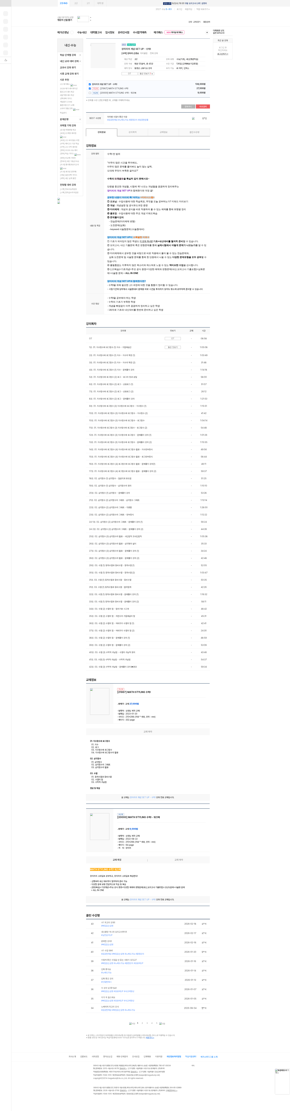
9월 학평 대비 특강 (67, 95)
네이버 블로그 (107, 1100)
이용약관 (158, 1056)
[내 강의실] (5, 13)
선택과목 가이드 (66, 98)
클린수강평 (194, 132)
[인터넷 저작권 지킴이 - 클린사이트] (187, 1066)
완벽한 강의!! (106, 941)
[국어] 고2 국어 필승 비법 (69, 140)
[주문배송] (5, 52)
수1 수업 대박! (107, 950)
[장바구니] (5, 45)
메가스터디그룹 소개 (209, 1057)
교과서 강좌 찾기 (68, 67)
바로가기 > (150, 1037)
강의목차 (133, 132)
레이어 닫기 (287, 1070)
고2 (76, 3)
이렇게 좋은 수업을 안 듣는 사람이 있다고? (119, 960)
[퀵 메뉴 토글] (5, 3)
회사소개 (72, 1056)
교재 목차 (179, 859)
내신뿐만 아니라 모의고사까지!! (114, 932)
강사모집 (135, 1056)
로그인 (179, 9)
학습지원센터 (190, 1056)
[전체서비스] (207, 32)
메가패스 (158, 32)
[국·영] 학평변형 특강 (68, 130)
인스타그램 (101, 1100)
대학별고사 (96, 32)
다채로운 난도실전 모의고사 (218, 31)
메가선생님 (63, 32)
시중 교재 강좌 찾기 (69, 73)
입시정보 (109, 32)
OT (129, 73)
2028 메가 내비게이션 (68, 88)
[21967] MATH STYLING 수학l (114, 88)
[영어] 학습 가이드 (67, 153)
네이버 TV (113, 1100)
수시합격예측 (140, 32)
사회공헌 (95, 1056)
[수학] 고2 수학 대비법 (68, 147)
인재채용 (147, 1056)
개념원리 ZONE (66, 102)
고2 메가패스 (65, 84)
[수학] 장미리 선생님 (130, 53)
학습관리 (63, 113)
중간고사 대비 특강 (67, 92)
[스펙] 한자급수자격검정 (69, 192)
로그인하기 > (222, 54)
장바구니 (188, 106)
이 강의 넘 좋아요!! (109, 988)
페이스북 (95, 1100)
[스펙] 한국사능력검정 (68, 189)
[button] (91, 17)
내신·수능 (70, 45)
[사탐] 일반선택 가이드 (68, 175)
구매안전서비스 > (171, 1090)
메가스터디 (133, 19)
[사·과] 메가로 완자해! (68, 172)
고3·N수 (64, 3)
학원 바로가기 (202, 9)
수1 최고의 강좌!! (108, 922)
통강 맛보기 (146, 73)
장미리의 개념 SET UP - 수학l (104, 84)
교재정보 (164, 132)
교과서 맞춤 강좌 (66, 108)
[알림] (5, 29)
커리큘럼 (143, 53)
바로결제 (203, 106)
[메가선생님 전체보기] (72, 32)
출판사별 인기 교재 (67, 105)
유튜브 (120, 1100)
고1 (88, 3)
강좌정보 (102, 132)
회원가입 (188, 9)
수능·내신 (82, 32)
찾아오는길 (107, 1056)
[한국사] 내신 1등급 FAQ (69, 161)
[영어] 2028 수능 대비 (68, 150)
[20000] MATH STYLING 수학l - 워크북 (118, 93)
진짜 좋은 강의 (107, 978)
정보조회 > (123, 1068)
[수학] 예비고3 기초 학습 (69, 143)
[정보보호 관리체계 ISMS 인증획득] (182, 1065)
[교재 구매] (5, 37)
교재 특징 (117, 859)
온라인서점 (123, 32)
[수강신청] (5, 21)
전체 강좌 (154, 53)
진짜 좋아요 (106, 969)
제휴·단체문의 (122, 1056)
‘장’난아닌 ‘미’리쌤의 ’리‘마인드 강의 (122, 117)
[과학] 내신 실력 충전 (68, 178)
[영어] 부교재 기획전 (68, 158)
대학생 (100, 3)
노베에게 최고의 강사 (110, 1006)
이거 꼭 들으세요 (108, 997)
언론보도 (83, 1056)
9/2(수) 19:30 (185, 3)
